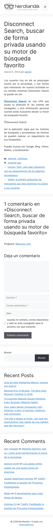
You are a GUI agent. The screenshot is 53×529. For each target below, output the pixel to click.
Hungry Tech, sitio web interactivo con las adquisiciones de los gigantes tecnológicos (24, 171)
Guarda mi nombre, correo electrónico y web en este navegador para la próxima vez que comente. (28, 323)
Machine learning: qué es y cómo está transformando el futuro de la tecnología (25, 453)
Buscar (8, 352)
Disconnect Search (15, 101)
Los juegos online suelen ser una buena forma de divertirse (23, 467)
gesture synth (11, 463)
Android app (14, 162)
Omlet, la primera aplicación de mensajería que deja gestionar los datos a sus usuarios (26, 183)
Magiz (7, 493)
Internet (12, 158)
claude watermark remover (18, 478)
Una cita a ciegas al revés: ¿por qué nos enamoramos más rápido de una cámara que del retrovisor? (26, 422)
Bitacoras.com (23, 244)
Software (22, 158)
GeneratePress (26, 524)
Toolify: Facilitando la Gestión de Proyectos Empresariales (24, 482)
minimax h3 (10, 504)
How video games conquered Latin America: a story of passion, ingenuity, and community (25, 410)
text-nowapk (11, 449)
